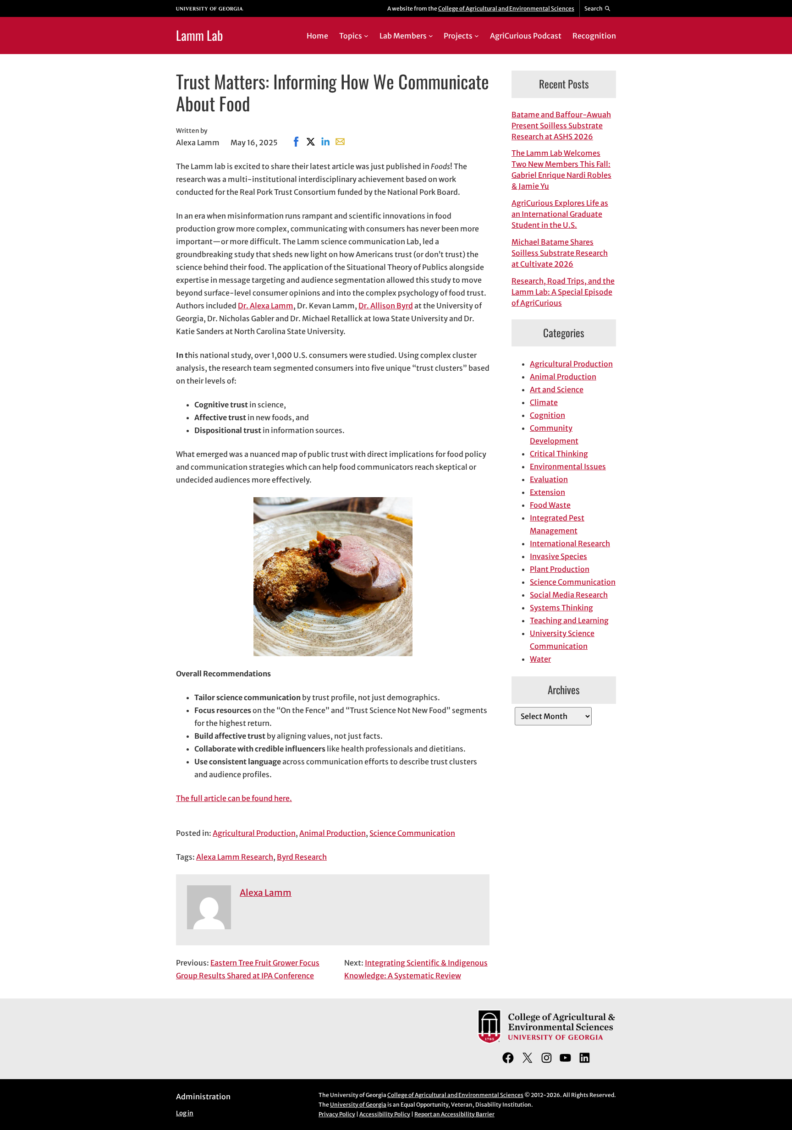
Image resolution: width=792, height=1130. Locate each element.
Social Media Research (569, 594)
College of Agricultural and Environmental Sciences (506, 8)
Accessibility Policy (384, 1114)
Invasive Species (558, 556)
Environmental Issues (568, 466)
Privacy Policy (337, 1114)
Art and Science (556, 389)
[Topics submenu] (366, 35)
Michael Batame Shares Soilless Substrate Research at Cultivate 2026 (560, 253)
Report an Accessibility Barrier (454, 1114)
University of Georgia (358, 1104)
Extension (547, 492)
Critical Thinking (559, 453)
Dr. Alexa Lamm (265, 305)
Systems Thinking (561, 607)
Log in (184, 1113)
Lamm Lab (199, 35)
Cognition (547, 415)
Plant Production (559, 569)
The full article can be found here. (234, 798)
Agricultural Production (254, 833)
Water (540, 659)
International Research (570, 543)
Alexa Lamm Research (234, 856)
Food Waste (550, 505)
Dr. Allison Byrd (385, 305)
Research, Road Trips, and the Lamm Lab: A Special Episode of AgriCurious (563, 291)
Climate (544, 402)
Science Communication (412, 833)
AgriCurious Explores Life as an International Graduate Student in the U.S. (560, 214)
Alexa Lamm (266, 892)
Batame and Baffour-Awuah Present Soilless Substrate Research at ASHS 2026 (561, 125)
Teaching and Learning (569, 620)
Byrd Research (302, 856)
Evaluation (549, 479)
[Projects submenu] (476, 35)
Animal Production (332, 833)
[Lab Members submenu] (431, 35)
